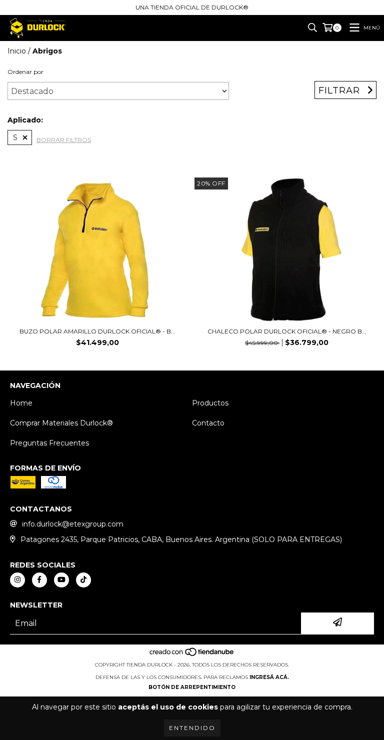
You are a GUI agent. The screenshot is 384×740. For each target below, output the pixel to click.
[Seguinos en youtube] (61, 580)
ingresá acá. (269, 677)
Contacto (208, 423)
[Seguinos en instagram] (17, 580)
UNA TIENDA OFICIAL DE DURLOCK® (192, 7)
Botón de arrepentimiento (192, 687)
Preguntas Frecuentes (49, 443)
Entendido (192, 728)
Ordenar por (26, 72)
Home (21, 403)
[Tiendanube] (192, 655)
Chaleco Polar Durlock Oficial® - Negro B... (287, 331)
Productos (210, 403)
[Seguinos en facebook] (39, 580)
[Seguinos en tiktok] (83, 580)
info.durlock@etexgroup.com (73, 524)
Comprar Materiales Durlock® (61, 423)
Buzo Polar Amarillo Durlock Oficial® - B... (98, 331)
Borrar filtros (63, 140)
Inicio (17, 51)
